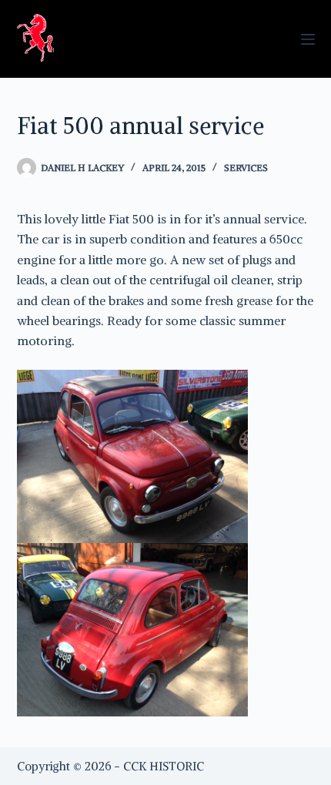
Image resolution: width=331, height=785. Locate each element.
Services (246, 167)
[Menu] (308, 39)
